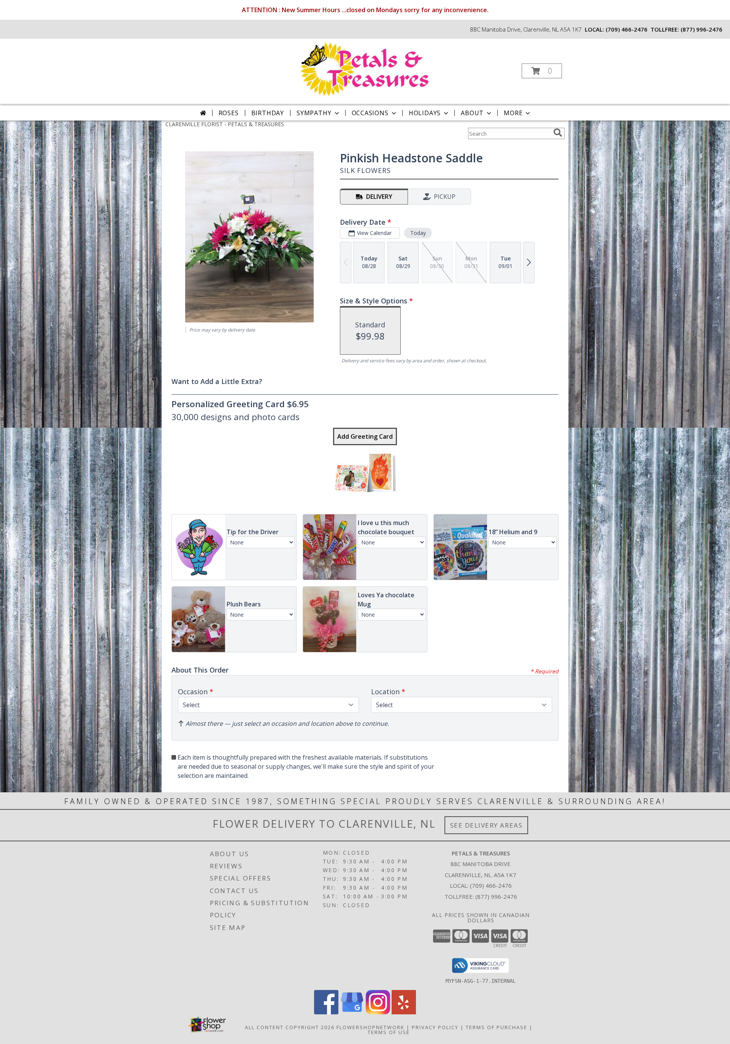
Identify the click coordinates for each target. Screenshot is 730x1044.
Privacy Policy (435, 1027)
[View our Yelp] (404, 1012)
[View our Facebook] (326, 1012)
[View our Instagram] (378, 1012)
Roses (229, 113)
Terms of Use (389, 1032)
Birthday (267, 113)
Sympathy (314, 113)
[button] (542, 70)
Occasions (370, 113)
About (472, 113)
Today (418, 232)
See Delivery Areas (486, 825)
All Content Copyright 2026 (290, 1027)
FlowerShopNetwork (370, 1027)
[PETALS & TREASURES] (364, 68)
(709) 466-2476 (626, 29)
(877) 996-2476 (701, 29)
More (513, 113)
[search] (557, 132)
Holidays (425, 113)
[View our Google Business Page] (352, 1012)
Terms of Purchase (496, 1027)
